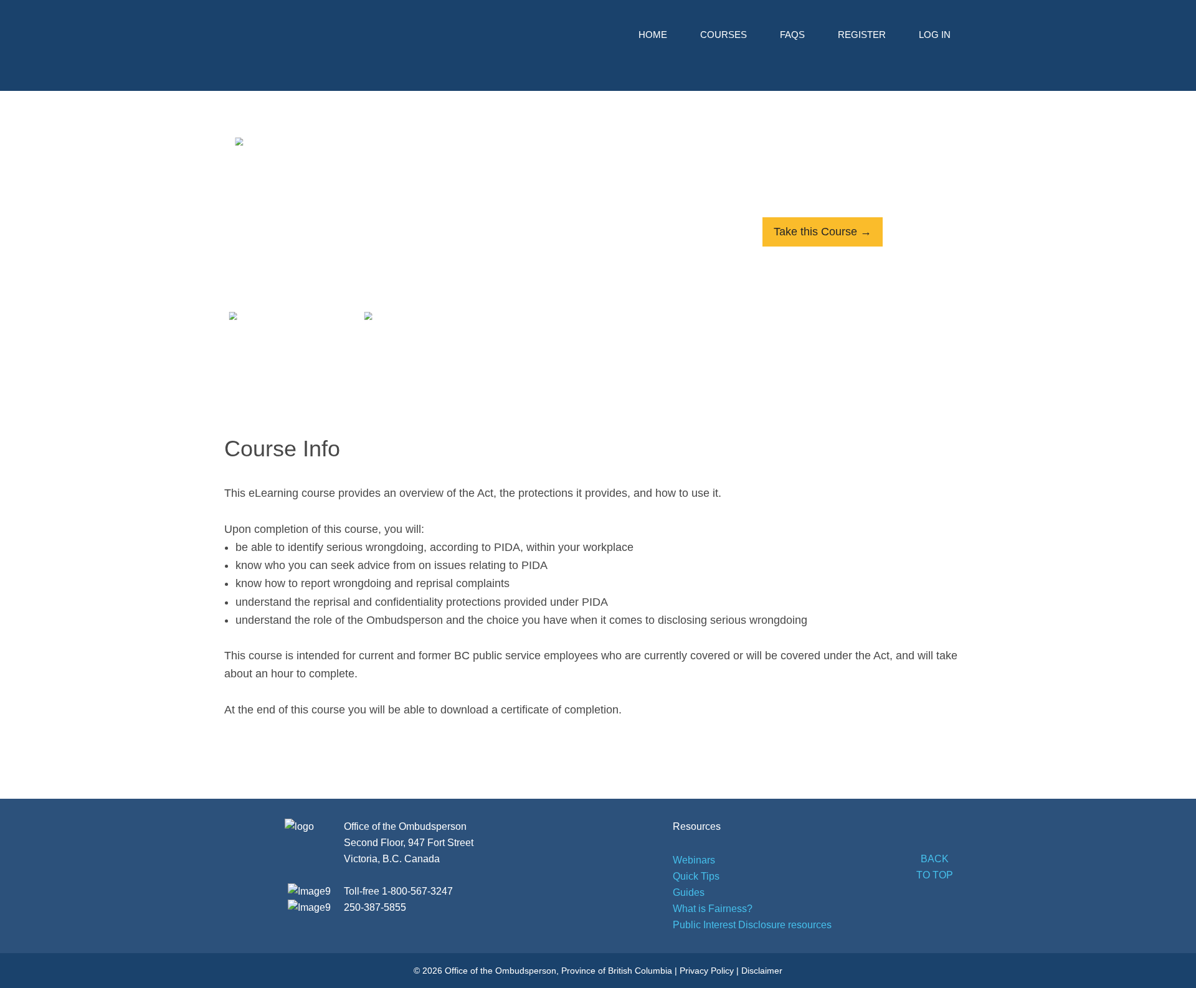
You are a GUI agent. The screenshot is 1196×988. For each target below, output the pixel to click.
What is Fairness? (712, 908)
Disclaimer (761, 971)
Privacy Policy (707, 971)
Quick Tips (696, 876)
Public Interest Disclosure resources (752, 925)
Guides (689, 892)
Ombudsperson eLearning (315, 42)
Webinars (694, 860)
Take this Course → (822, 231)
